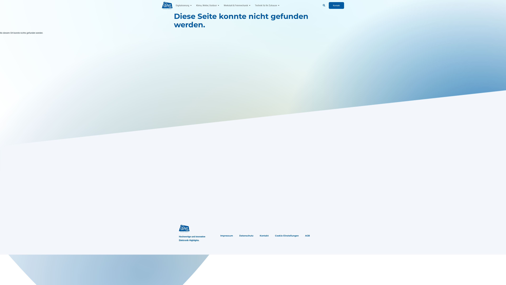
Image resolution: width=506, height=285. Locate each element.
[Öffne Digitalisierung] (191, 5)
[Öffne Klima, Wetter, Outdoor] (218, 5)
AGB (307, 235)
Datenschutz (246, 235)
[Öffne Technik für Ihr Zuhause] (279, 5)
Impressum (226, 235)
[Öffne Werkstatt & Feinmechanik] (250, 5)
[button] (324, 5)
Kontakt (264, 235)
